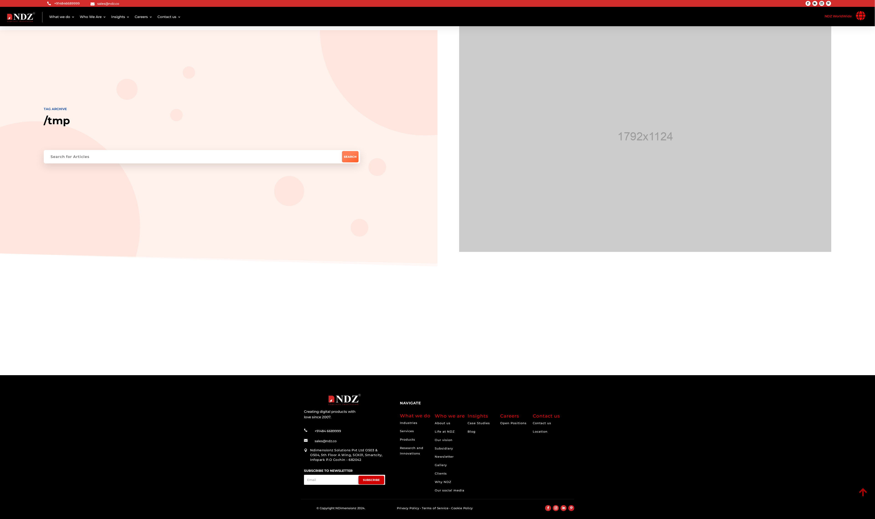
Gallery (441, 465)
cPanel (325, 299)
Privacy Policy (408, 508)
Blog (472, 431)
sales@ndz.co (108, 4)
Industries (408, 423)
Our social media (449, 490)
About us (442, 423)
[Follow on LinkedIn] (814, 3)
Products (407, 439)
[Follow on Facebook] (808, 3)
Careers (141, 17)
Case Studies (479, 423)
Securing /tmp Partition (348, 330)
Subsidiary (444, 448)
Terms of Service (435, 508)
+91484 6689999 (328, 431)
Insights (118, 17)
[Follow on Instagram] (821, 3)
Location (540, 431)
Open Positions (513, 423)
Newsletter (444, 456)
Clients (441, 473)
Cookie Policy (462, 508)
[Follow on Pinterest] (828, 3)
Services (407, 431)
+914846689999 (67, 3)
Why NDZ (443, 482)
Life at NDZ (445, 431)
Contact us (166, 17)
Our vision (444, 440)
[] (831, 497)
